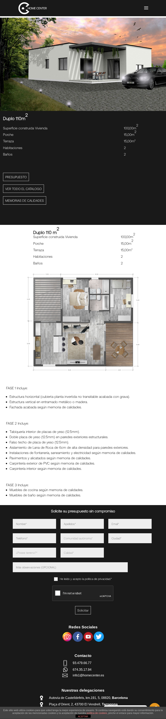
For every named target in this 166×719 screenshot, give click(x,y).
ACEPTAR (83, 716)
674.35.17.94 (82, 669)
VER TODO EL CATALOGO (23, 189)
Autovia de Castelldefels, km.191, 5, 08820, (88, 698)
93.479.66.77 (82, 663)
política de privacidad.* (98, 579)
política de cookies (97, 713)
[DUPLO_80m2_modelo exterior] (83, 110)
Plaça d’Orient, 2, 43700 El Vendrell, (83, 704)
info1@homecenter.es (88, 675)
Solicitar (83, 610)
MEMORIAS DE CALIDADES (24, 200)
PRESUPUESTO (16, 177)
